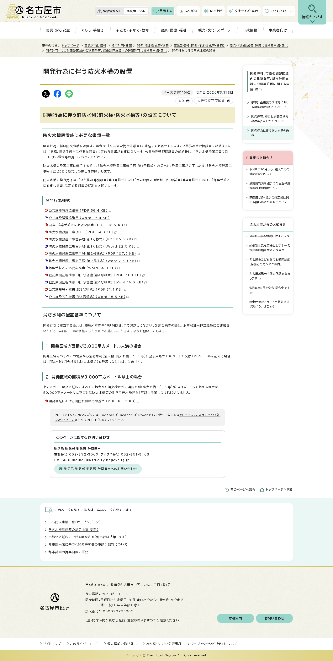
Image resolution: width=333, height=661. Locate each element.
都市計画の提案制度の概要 (68, 552)
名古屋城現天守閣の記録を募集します (269, 276)
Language (279, 10)
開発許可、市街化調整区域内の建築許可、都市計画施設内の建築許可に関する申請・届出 (106, 50)
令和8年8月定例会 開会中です (269, 287)
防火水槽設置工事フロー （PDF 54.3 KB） (81, 232)
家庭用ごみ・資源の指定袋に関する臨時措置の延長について (269, 200)
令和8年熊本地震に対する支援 (269, 236)
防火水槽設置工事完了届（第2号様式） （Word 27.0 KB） (92, 260)
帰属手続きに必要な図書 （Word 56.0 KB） (82, 268)
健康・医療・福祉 (174, 30)
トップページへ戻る (279, 489)
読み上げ (216, 10)
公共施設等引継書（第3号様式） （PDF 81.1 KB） (86, 289)
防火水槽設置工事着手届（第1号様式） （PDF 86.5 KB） (91, 239)
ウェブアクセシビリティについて (214, 643)
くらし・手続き (93, 30)
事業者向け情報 (95, 45)
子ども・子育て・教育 (132, 30)
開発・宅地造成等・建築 (153, 45)
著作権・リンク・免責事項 (164, 643)
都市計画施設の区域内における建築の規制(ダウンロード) (270, 104)
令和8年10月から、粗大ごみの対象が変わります (269, 171)
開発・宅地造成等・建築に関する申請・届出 (259, 45)
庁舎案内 (235, 618)
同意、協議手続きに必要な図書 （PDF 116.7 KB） (87, 225)
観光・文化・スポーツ (214, 30)
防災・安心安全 (58, 30)
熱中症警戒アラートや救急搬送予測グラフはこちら (269, 304)
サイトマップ (52, 643)
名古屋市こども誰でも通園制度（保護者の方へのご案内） (269, 262)
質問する (166, 10)
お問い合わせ (274, 618)
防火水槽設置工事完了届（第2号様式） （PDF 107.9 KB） (92, 253)
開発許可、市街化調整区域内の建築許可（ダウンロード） (269, 119)
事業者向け (278, 30)
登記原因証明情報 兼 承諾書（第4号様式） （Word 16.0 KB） (96, 282)
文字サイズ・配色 (246, 10)
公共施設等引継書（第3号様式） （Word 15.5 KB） (87, 296)
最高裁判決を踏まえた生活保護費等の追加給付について (269, 185)
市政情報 (249, 30)
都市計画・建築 (121, 45)
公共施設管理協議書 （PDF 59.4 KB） (78, 210)
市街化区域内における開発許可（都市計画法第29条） (88, 536)
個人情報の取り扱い (122, 643)
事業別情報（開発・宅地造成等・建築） (199, 45)
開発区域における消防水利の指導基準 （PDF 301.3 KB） (92, 401)
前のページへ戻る (242, 489)
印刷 (181, 100)
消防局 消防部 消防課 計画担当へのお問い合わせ (100, 468)
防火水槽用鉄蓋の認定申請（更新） (73, 529)
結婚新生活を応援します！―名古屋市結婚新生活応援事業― (269, 248)
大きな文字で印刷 (211, 100)
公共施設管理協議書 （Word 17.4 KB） (79, 217)
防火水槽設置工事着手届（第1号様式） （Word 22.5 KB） (92, 246)
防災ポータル (136, 11)
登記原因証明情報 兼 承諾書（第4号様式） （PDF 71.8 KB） (95, 275)
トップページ (70, 45)
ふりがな (191, 10)
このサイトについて (84, 643)
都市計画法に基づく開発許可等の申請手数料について (88, 544)
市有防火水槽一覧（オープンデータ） (75, 522)
